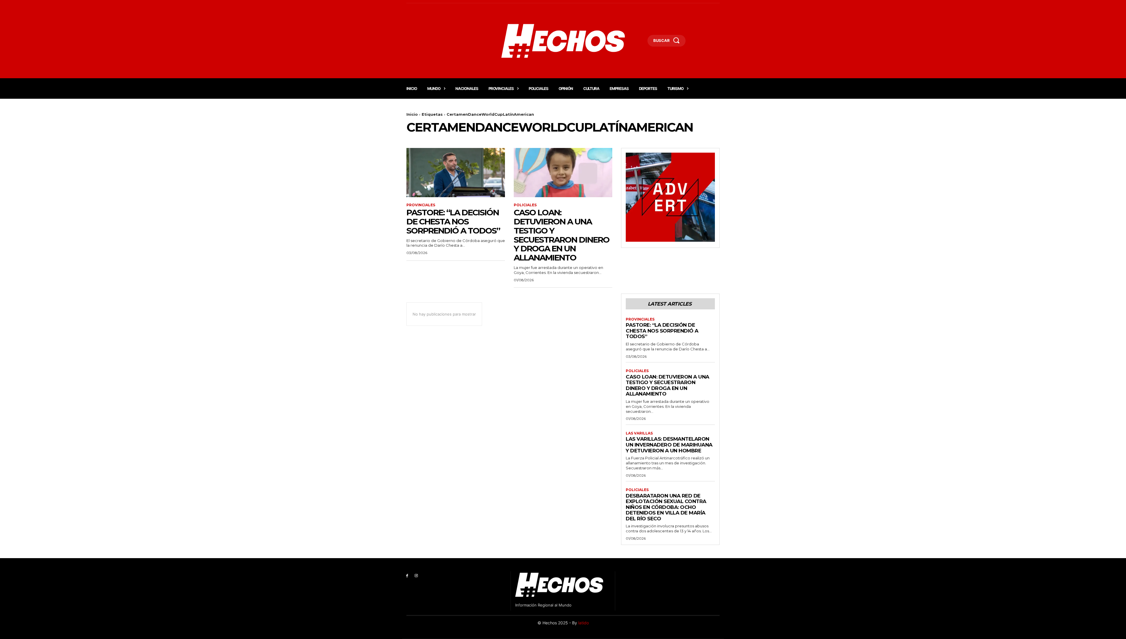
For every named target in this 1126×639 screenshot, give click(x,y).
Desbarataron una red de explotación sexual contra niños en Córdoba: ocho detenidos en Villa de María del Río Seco (666, 507)
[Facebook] (407, 576)
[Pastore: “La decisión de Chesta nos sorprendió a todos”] (455, 172)
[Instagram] (416, 576)
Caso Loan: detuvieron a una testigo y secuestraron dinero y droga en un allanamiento (561, 235)
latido (583, 622)
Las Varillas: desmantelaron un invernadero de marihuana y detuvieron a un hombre (669, 444)
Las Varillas (639, 433)
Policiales (525, 205)
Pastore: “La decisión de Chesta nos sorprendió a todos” (453, 221)
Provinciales (420, 205)
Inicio (412, 114)
